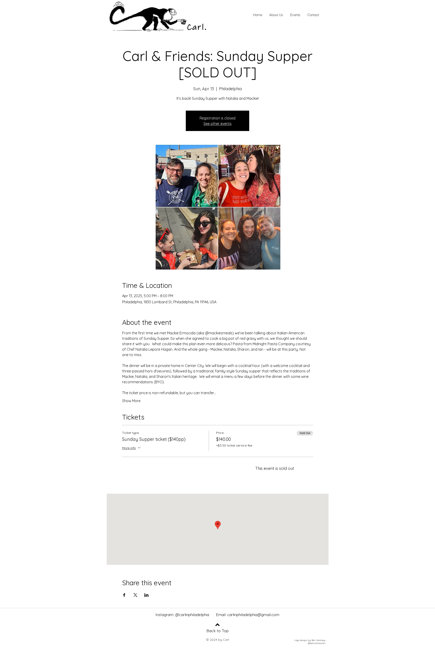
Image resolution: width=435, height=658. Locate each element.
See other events (217, 123)
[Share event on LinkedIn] (146, 595)
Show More (131, 400)
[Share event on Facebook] (124, 595)
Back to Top (217, 630)
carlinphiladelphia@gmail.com (253, 614)
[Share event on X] (135, 595)
